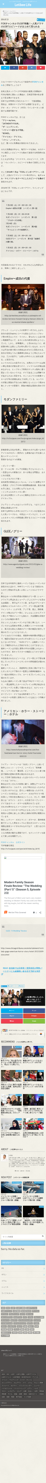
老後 (25, 1332)
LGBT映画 (16, 1311)
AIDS (3, 1308)
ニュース (5, 986)
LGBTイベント (6, 1311)
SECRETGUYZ (26, 1311)
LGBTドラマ (13, 986)
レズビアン (11, 1326)
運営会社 (4, 1403)
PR (2, 1268)
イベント (5, 1314)
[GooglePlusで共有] (23, 67)
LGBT (13, 1308)
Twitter (23, 1170)
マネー (4, 1326)
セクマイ (14, 1320)
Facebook (28, 1170)
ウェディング (14, 1314)
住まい (31, 1326)
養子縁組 (36, 1332)
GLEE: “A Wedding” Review (16, 931)
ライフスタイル (7, 1293)
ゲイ (24, 1317)
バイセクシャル (7, 1323)
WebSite (17, 1170)
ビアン (30, 1323)
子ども (16, 1329)
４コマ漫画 (5, 1335)
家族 (22, 1329)
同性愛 (10, 1329)
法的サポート (6, 1332)
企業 (25, 1326)
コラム (4, 1281)
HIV (8, 1308)
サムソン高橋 (39, 1317)
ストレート (5, 1320)
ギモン (4, 1274)
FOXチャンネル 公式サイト (13, 842)
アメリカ (36, 1311)
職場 (30, 1332)
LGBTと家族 (21, 1308)
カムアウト (17, 1317)
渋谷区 (15, 1332)
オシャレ (30, 1314)
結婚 (20, 1332)
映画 (22, 986)
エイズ (22, 1314)
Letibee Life (23, 5)
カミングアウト (7, 1317)
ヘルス (36, 1323)
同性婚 (4, 1329)
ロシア (19, 1326)
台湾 (36, 1326)
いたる (11, 1155)
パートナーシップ (20, 1323)
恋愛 (27, 1329)
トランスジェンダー (25, 1320)
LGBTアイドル (31, 1308)
